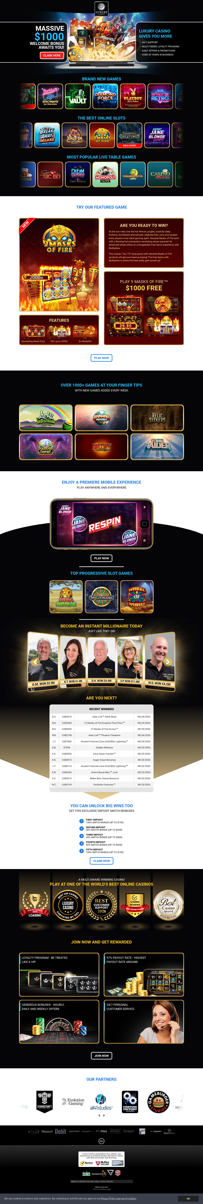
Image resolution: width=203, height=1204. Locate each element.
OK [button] (188, 1198)
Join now (102, 1056)
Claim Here (51, 55)
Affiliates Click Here (101, 1187)
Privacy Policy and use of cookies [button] (118, 1198)
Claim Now (101, 861)
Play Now (101, 358)
